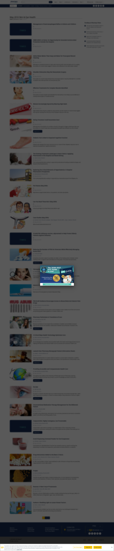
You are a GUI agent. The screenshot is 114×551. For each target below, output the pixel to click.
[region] (57, 547)
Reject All (88, 547)
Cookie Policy (19, 549)
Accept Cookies (97, 547)
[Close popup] (72, 267)
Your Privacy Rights (78, 547)
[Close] (111, 547)
